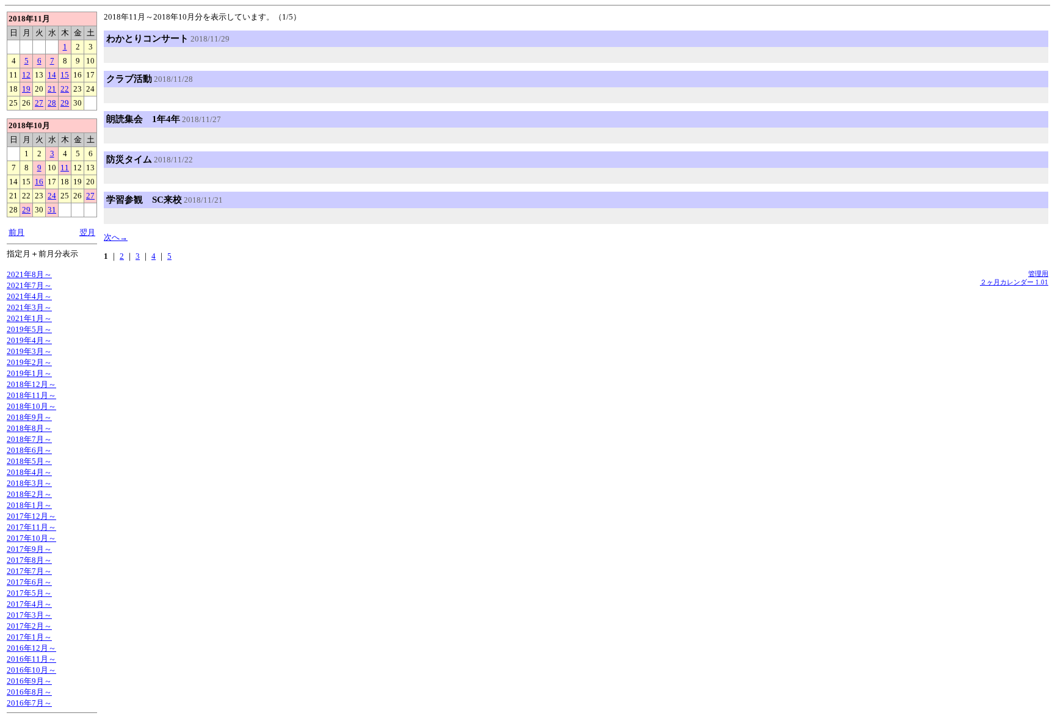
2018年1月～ (29, 505)
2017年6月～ (29, 582)
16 (39, 181)
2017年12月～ (31, 516)
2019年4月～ (29, 340)
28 (52, 102)
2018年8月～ (29, 428)
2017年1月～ (29, 637)
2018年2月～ (29, 494)
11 (64, 167)
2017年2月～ (29, 626)
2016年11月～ (31, 659)
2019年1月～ (29, 373)
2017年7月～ (29, 571)
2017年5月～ (29, 593)
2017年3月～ (29, 615)
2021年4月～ (29, 296)
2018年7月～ (29, 439)
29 (64, 102)
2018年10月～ (31, 406)
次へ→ (116, 237)
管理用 (1038, 273)
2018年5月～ (29, 461)
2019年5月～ (29, 329)
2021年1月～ (29, 318)
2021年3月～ (29, 307)
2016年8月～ (29, 692)
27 (39, 102)
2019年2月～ (29, 362)
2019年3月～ (29, 351)
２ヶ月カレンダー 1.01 (1014, 282)
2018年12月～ (31, 384)
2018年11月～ (31, 395)
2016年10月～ (31, 670)
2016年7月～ (29, 703)
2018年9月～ (29, 417)
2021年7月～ (29, 285)
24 (52, 195)
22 (64, 88)
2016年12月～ (31, 648)
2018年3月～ (29, 483)
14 (52, 74)
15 (64, 74)
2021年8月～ (29, 274)
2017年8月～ (29, 560)
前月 (16, 232)
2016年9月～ (29, 681)
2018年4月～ (29, 472)
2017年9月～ (29, 549)
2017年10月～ (31, 538)
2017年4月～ (29, 604)
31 (52, 209)
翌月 (87, 232)
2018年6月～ (29, 450)
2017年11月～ (31, 527)
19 (26, 88)
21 (52, 88)
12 (26, 74)
